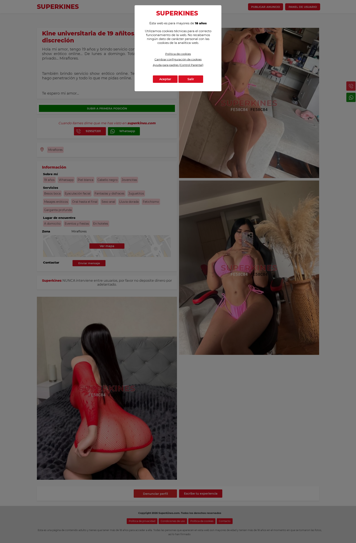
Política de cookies (178, 53)
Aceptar (165, 79)
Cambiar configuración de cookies (178, 59)
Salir (190, 79)
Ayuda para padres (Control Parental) (178, 65)
